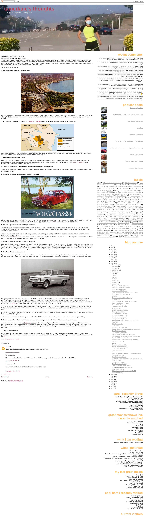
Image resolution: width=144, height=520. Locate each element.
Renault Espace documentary (120, 346)
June (113, 275)
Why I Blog (140, 128)
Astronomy (111, 186)
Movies (127, 230)
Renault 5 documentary (118, 362)
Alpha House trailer (117, 372)
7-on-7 (117, 184)
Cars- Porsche (105, 209)
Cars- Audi (118, 192)
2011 (112, 379)
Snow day (114, 296)
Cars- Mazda (109, 204)
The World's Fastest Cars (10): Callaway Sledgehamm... (127, 358)
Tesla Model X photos (118, 350)
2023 (112, 249)
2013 (112, 376)
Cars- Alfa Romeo (132, 190)
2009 (112, 383)
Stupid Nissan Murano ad (119, 289)
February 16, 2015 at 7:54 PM (13, 371)
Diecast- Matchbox (137, 223)
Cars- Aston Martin (107, 192)
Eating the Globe (138, 224)
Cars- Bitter (138, 192)
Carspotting (134, 216)
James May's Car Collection (135, 121)
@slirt (99, 96)
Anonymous (103, 78)
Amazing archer (116, 308)
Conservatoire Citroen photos (120, 310)
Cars (6, 339)
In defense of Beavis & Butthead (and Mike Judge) (125, 320)
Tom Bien (101, 70)
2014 (112, 374)
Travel (112, 237)
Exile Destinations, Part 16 (119, 348)
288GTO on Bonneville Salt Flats (121, 287)
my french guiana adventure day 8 (122, 66)
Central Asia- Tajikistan (125, 220)
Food (141, 226)
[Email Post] (2, 337)
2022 (112, 251)
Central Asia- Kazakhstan (135, 218)
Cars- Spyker (137, 211)
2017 (112, 259)
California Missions (110, 188)
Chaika (55, 221)
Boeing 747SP (116, 299)
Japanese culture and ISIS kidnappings (122, 298)
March (114, 280)
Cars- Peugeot (139, 207)
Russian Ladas (17, 237)
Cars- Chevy (108, 196)
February (115, 282)
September (115, 270)
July (113, 273)
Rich (7, 346)
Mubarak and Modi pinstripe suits (121, 294)
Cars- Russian (117, 211)
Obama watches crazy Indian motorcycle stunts (125, 292)
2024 (112, 247)
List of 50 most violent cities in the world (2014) (124, 301)
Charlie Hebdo (116, 351)
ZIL (51, 221)
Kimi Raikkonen (119, 230)
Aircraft (123, 184)
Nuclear (102, 233)
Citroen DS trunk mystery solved (121, 305)
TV (120, 237)
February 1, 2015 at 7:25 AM (12, 361)
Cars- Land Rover (122, 203)
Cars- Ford (131, 198)
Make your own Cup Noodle (119, 318)
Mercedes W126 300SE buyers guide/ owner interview (128, 114)
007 (98, 183)
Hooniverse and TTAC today (119, 291)
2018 (112, 258)
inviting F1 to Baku (77, 162)
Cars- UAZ (118, 214)
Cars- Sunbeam (112, 213)
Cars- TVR (109, 214)
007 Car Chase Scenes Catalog (112, 183)
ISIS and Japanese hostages (120, 313)
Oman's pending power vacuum (120, 303)
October (114, 268)
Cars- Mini (111, 206)
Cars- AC (122, 190)
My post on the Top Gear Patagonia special (123, 334)
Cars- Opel (129, 207)
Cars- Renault (128, 209)
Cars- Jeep (120, 201)
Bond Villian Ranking (135, 186)
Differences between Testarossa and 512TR (124, 371)
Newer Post (4, 377)
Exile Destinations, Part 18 (119, 317)
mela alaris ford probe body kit (122, 88)
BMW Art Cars (122, 186)
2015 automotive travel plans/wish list (122, 367)
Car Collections (123, 188)
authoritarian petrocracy (29, 323)
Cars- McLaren (120, 204)
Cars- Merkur (101, 206)
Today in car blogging (117, 360)
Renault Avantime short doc (119, 345)
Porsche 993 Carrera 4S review (120, 338)
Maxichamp (104, 62)
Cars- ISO (134, 199)
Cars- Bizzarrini (101, 194)
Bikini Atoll (115, 322)
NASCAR (120, 232)
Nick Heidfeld (128, 232)
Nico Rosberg (139, 232)
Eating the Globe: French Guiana (134, 161)
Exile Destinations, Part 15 (119, 357)
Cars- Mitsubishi (121, 206)
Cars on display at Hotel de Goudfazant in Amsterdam (126, 329)
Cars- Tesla (132, 213)
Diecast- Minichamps (106, 224)
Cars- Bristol (123, 194)
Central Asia (11, 339)
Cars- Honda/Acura (110, 199)
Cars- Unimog (127, 214)
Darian (100, 84)
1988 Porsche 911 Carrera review (121, 365)
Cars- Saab (128, 211)
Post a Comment (6, 374)
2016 (112, 261)
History (108, 230)
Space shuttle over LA (118, 341)
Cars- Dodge (101, 198)
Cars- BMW (112, 194)
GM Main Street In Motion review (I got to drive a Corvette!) (127, 148)
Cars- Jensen (132, 201)
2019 (112, 256)
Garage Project (120, 228)
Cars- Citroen (121, 196)
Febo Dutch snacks (117, 324)
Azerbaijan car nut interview (13, 58)
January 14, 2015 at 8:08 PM (12, 352)
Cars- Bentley (128, 192)
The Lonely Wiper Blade (136, 108)
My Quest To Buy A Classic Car (108, 232)
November (115, 266)
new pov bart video (121, 62)
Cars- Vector (137, 214)
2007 (112, 386)
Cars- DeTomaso (135, 196)
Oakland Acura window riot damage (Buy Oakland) (129, 141)
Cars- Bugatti (133, 194)
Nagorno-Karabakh (35, 121)
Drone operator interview (118, 312)
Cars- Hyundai (126, 199)
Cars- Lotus (133, 203)
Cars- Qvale (118, 209)
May (113, 277)
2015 (112, 263)
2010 (112, 381)
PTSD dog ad (115, 325)
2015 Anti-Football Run (118, 369)
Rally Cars (132, 233)
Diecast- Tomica (119, 224)
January (114, 284)
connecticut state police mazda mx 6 (123, 74)
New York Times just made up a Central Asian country (126, 353)
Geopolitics (17, 339)
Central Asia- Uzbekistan (114, 221)
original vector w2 (119, 58)
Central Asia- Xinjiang (130, 221)
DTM (128, 224)
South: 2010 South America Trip (122, 235)
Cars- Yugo (124, 216)
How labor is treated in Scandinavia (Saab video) (125, 339)
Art (103, 186)
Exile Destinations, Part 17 (119, 331)
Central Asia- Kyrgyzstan (107, 220)
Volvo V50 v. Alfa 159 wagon (119, 306)
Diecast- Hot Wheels (123, 223)
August (114, 272)
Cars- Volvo (100, 216)
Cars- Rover (107, 211)
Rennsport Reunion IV (118, 355)
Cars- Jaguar (108, 201)
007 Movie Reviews (130, 183)
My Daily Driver (138, 230)
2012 (112, 378)
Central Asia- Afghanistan (118, 218)
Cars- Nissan (107, 207)
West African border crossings (120, 315)
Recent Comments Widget (138, 99)
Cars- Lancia (110, 203)
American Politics (137, 184)
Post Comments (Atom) (16, 380)
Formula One (106, 228)
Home (47, 377)
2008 (112, 384)
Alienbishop (102, 58)
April (113, 278)
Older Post (90, 377)
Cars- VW (112, 216)
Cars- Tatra (122, 213)
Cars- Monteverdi (134, 206)
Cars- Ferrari (111, 198)
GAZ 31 (6, 336)
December (115, 265)
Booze (99, 188)
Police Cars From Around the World (117, 233)
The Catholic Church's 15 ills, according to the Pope (126, 336)
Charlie (114, 343)
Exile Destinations (105, 226)
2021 (112, 252)
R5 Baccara (13, 303)
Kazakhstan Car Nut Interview (120, 285)
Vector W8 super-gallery (136, 134)
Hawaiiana (100, 230)
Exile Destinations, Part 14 (119, 364)
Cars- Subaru (101, 213)
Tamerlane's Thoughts (29, 9)
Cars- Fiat (121, 198)
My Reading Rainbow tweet (119, 332)
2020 (112, 254)
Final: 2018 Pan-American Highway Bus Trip (125, 226)
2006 (112, 388)
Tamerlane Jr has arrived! (136, 154)
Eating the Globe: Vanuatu (136, 168)
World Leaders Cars (130, 237)
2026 (112, 245)
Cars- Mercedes (133, 204)
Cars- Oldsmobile (119, 207)
